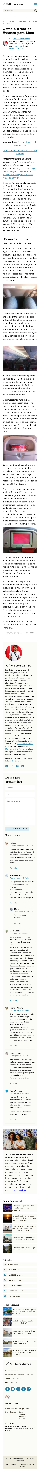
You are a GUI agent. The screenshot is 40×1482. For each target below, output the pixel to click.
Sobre (21, 1412)
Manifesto (22, 1416)
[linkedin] (12, 766)
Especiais (14, 1409)
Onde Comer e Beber (25, 744)
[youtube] (13, 1389)
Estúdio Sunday (26, 1464)
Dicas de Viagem (18, 21)
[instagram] (17, 766)
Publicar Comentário (17, 829)
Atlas (27, 1409)
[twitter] (22, 766)
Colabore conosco (11, 1382)
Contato (22, 1414)
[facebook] (6, 766)
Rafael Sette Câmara (21, 39)
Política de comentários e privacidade (19, 1375)
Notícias (22, 1418)
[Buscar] (35, 10)
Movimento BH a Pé (13, 749)
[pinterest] (23, 1389)
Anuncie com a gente (13, 1378)
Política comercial (11, 1371)
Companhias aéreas (16, 48)
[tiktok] (29, 1389)
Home (5, 21)
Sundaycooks (20, 1466)
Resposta (13, 868)
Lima (21, 46)
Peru (15, 46)
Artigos (21, 1409)
